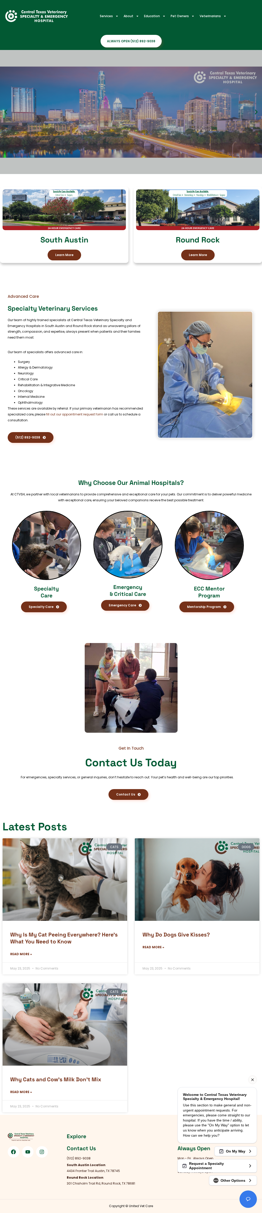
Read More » (21, 954)
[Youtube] (28, 1152)
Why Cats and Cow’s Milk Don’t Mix (55, 1079)
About (128, 16)
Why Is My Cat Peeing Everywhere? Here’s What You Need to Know (64, 938)
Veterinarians (210, 16)
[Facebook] (13, 1152)
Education (152, 16)
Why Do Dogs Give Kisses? (176, 934)
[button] (6, 112)
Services (106, 16)
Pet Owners (180, 16)
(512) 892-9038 (41, 159)
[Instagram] (42, 1152)
